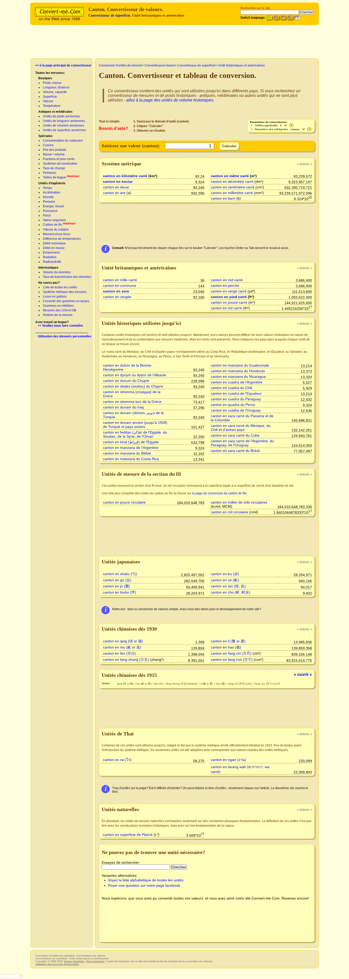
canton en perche (225, 285)
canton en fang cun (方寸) (232, 659)
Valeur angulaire (54, 220)
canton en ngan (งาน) (228, 760)
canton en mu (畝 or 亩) (122, 647)
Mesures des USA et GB (59, 310)
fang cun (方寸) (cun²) (267, 683)
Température (52, 106)
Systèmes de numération (60, 163)
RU (290, 17)
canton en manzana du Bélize (127, 453)
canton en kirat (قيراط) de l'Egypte (131, 442)
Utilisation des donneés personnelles (64, 336)
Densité (48, 197)
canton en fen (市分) (119, 653)
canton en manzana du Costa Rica (131, 459)
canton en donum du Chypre (126, 381)
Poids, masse (52, 83)
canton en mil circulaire (229, 512)
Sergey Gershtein (74, 961)
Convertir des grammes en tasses (66, 301)
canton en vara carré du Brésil (235, 451)
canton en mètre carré (230, 176)
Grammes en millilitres (58, 306)
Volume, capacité (55, 92)
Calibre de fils (52, 224)
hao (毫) (221, 683)
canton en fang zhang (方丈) (126, 659)
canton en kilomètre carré (125, 176)
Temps (47, 188)
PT (283, 17)
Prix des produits (54, 150)
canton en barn (223, 198)
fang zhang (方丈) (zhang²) (182, 683)
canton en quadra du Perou (233, 405)
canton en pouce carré (229, 302)
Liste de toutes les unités (60, 287)
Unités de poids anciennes (61, 116)
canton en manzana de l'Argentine (130, 448)
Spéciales (45, 136)
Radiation (49, 257)
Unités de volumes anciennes (63, 125)
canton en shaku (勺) (120, 574)
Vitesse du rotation (56, 229)
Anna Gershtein (95, 961)
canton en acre (116, 291)
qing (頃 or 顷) (125, 683)
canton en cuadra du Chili (231, 388)
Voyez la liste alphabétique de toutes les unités (145, 880)
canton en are (114, 193)
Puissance (50, 211)
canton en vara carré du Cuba (235, 435)
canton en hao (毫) (226, 647)
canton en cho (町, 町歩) (230, 592)
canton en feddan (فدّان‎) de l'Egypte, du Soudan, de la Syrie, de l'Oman (135, 434)
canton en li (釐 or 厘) (228, 641)
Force (47, 215)
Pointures (49, 173)
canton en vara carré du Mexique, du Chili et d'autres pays (241, 428)
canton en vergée (117, 297)
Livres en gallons (55, 296)
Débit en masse (54, 248)
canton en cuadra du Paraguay (236, 399)
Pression (49, 201)
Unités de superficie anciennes (64, 130)
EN (269, 17)
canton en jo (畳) (116, 586)
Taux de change (54, 168)
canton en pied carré (229, 297)
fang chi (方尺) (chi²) (240, 683)
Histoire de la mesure (58, 315)
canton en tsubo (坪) (119, 592)
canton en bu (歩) (225, 574)
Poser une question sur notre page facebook (144, 885)
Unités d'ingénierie (51, 183)
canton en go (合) (117, 580)
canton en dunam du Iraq (123, 407)
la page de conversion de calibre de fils (219, 493)
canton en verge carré (229, 291)
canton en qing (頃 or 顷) (123, 641)
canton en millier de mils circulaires (239, 502)
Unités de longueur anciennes (64, 121)
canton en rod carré (227, 280)
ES (276, 17)
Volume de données (57, 272)
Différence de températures (62, 239)
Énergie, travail (53, 206)
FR (297, 17)
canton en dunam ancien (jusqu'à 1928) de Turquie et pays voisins (135, 424)
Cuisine (48, 145)
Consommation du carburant (63, 140)
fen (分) (159, 683)
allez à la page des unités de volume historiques (169, 100)
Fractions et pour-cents (59, 159)
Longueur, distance (56, 87)
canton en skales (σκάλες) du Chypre (133, 386)
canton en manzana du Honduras (238, 371)
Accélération (51, 192)
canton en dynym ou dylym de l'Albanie (134, 375)
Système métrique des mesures (65, 292)
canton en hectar (118, 181)
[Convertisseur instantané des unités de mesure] (60, 13)
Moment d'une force (56, 234)
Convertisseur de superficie (109, 15)
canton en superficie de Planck (128, 835)
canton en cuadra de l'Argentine (236, 382)
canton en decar (116, 187)
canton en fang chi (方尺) (231, 653)
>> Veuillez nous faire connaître (60, 325)
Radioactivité (52, 262)
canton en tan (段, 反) (228, 586)
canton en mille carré (120, 280)
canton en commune (119, 285)
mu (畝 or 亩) (144, 683)
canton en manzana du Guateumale (240, 365)
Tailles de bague (54, 177)
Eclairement (51, 252)
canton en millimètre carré (232, 193)
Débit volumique (54, 243)
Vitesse (48, 101)
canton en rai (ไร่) (117, 760)
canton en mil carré (226, 308)
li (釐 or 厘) (207, 683)
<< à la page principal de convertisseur (63, 65)
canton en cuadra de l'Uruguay (236, 410)
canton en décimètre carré (232, 181)
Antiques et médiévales (55, 111)
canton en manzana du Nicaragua (238, 376)
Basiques (45, 78)
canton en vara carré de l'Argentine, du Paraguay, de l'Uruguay (242, 443)
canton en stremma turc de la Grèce (132, 402)
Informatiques (48, 267)
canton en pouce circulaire (124, 502)
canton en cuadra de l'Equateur (236, 393)
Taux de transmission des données (67, 277)
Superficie (50, 96)
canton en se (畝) (225, 580)
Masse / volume (54, 154)
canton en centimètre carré (232, 187)
